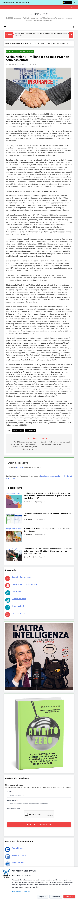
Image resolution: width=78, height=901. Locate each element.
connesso (19, 467)
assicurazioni (18, 431)
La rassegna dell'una (25, 52)
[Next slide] (73, 7)
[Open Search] (73, 27)
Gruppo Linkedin (18, 863)
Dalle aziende (16, 591)
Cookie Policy (27, 891)
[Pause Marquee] (71, 35)
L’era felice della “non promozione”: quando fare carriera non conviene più (39, 7)
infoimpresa (30, 431)
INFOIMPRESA (10, 52)
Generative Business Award (21, 577)
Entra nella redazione (19, 613)
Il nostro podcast (18, 606)
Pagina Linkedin (17, 848)
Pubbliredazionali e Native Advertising (25, 584)
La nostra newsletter (19, 599)
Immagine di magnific (12, 549)
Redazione (11, 64)
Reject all (42, 897)
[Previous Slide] (70, 7)
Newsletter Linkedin (19, 855)
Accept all (69, 897)
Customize (56, 897)
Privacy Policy (16, 891)
